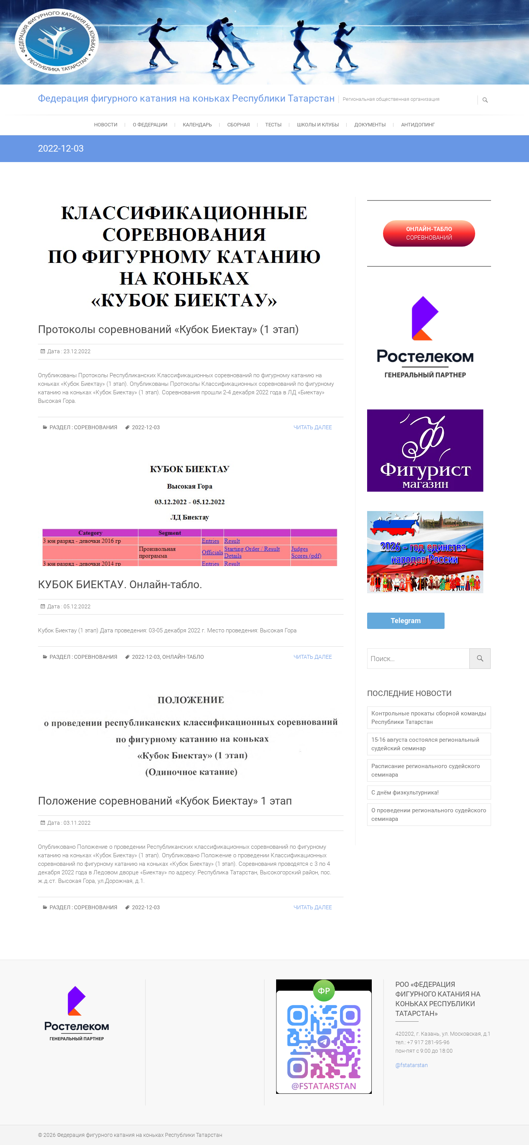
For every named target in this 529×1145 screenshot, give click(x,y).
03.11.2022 (76, 823)
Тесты (273, 125)
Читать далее (313, 427)
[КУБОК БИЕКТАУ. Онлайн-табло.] (191, 513)
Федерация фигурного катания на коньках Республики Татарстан (186, 98)
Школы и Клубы (318, 125)
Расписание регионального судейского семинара (425, 770)
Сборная (238, 125)
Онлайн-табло (183, 657)
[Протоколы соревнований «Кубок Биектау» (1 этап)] (191, 254)
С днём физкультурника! (405, 792)
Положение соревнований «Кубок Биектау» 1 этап (165, 800)
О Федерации (150, 125)
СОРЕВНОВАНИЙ (429, 233)
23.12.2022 (76, 351)
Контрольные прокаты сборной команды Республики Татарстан (428, 717)
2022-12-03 (146, 427)
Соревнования (95, 427)
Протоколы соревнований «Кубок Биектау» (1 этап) (168, 329)
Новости (105, 125)
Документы (370, 125)
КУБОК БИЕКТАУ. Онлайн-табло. (120, 584)
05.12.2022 (76, 606)
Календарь (197, 125)
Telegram (406, 621)
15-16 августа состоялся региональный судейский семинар (425, 744)
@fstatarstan (411, 1065)
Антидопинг (418, 125)
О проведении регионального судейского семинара (428, 814)
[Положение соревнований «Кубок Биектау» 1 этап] (191, 736)
